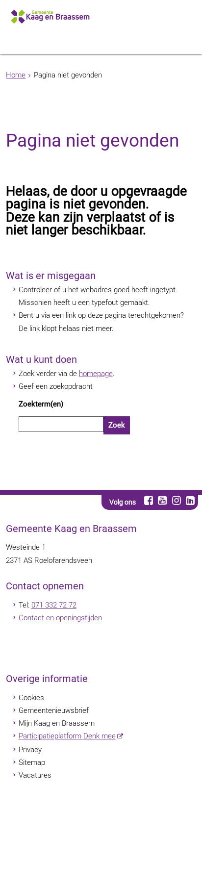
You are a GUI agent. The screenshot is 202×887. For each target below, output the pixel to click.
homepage (96, 373)
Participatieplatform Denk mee (67, 736)
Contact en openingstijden (60, 617)
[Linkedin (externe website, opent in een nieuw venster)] (190, 500)
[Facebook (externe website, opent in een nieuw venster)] (148, 500)
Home (15, 75)
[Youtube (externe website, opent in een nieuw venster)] (162, 500)
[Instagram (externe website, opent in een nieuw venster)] (176, 500)
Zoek (116, 425)
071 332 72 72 (53, 605)
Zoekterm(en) (41, 404)
